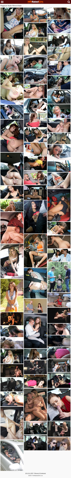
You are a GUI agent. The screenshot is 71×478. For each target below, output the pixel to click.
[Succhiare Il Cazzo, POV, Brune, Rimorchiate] (11, 331)
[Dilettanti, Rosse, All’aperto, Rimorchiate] (35, 149)
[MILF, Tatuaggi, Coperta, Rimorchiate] (11, 47)
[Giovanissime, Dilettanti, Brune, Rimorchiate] (58, 255)
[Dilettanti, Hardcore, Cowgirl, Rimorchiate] (11, 228)
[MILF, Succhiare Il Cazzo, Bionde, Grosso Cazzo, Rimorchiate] (58, 111)
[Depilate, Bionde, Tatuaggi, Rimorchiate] (58, 181)
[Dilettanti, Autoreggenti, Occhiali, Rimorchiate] (11, 455)
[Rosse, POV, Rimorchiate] (58, 13)
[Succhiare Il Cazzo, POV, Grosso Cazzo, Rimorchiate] (11, 205)
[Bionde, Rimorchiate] (58, 54)
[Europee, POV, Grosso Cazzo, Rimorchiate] (11, 88)
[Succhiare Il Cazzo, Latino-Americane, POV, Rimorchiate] (11, 399)
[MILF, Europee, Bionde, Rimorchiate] (35, 427)
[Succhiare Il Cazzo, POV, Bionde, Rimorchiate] (11, 343)
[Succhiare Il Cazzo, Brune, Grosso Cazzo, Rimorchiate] (35, 62)
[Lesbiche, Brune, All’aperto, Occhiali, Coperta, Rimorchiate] (58, 443)
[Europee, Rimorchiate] (35, 331)
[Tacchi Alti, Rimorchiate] (58, 205)
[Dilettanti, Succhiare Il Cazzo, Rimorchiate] (58, 97)
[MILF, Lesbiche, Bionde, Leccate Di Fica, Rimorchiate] (11, 112)
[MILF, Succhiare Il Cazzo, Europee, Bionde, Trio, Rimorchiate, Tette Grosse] (11, 356)
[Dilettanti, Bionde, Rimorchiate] (11, 23)
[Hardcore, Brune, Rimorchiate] (11, 192)
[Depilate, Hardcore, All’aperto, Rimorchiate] (35, 106)
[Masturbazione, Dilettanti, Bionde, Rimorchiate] (35, 46)
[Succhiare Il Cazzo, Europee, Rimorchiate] (11, 318)
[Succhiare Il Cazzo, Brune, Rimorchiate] (35, 163)
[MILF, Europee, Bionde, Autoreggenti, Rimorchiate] (35, 367)
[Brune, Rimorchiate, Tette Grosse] (35, 178)
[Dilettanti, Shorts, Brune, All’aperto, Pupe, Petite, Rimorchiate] (11, 295)
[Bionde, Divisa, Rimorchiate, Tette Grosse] (58, 68)
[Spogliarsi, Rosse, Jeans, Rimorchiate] (35, 283)
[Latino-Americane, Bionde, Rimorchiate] (11, 261)
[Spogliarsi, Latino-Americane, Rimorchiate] (35, 120)
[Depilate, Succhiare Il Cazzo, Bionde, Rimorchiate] (58, 125)
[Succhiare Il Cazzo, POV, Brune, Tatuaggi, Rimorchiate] (58, 341)
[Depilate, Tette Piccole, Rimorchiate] (35, 91)
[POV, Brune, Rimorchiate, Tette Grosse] (35, 15)
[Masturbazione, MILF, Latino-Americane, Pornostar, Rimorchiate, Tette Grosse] (35, 192)
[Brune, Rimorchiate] (58, 241)
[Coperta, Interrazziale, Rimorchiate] (58, 26)
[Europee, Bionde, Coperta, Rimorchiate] (58, 429)
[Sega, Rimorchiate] (35, 76)
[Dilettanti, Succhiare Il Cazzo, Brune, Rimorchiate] (58, 83)
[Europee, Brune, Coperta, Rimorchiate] (11, 384)
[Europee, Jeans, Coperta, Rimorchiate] (58, 40)
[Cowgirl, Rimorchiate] (11, 169)
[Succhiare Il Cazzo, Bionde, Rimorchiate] (58, 166)
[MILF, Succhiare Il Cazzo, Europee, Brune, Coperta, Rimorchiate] (58, 405)
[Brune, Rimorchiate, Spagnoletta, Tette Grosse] (35, 217)
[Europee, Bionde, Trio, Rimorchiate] (58, 315)
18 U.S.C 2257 (29, 473)
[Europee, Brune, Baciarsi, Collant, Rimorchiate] (35, 442)
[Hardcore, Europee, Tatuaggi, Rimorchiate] (35, 405)
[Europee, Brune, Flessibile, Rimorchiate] (58, 380)
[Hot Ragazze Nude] (35, 2)
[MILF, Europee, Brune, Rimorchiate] (58, 365)
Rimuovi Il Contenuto (40, 473)
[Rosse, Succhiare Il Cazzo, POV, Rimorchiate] (58, 329)
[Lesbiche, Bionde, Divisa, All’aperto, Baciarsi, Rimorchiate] (35, 250)
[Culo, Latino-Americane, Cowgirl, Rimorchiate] (11, 136)
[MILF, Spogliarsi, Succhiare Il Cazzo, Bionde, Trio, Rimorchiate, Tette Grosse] (35, 30)
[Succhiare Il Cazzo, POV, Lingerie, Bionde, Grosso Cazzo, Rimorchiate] (11, 64)
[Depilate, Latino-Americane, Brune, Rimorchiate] (58, 300)
